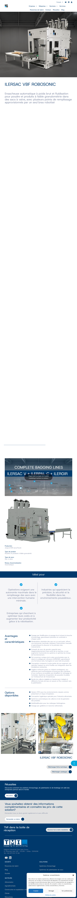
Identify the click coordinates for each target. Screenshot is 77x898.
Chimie (7, 893)
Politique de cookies (50, 895)
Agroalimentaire (10, 886)
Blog (62, 10)
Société (7, 873)
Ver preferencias (67, 891)
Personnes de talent (37, 10)
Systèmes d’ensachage (47, 866)
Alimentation (9, 882)
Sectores (52, 6)
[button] (73, 875)
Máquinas (42, 6)
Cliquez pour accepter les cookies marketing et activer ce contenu (38, 477)
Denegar (51, 891)
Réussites (56, 10)
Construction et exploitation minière (17, 890)
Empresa (32, 6)
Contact (48, 10)
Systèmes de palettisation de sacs (51, 870)
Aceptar (35, 891)
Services (62, 6)
